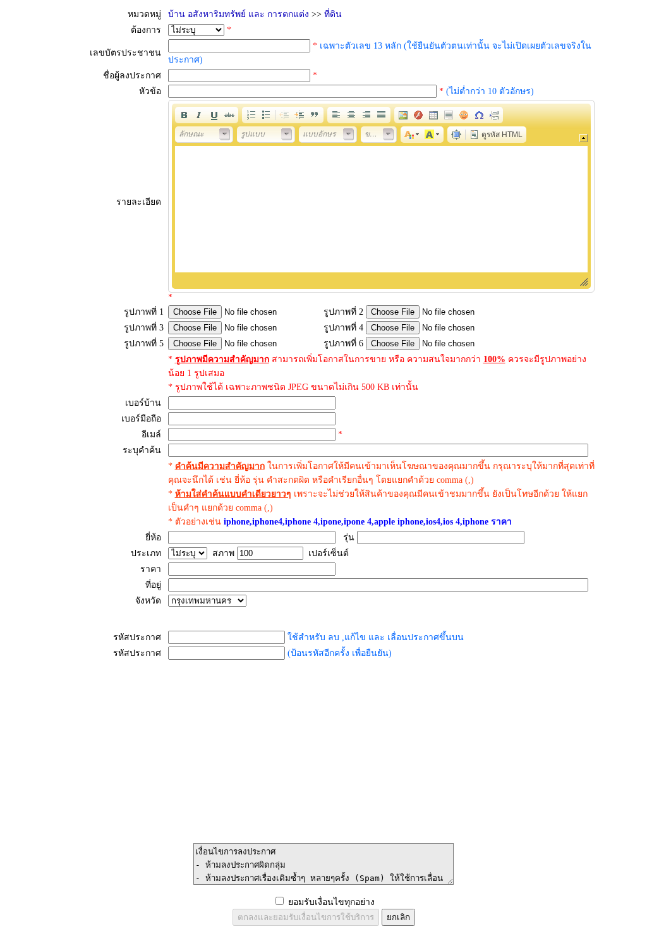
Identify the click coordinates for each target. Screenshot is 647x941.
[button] (183, 115)
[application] (381, 196)
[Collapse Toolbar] (583, 138)
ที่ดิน (333, 14)
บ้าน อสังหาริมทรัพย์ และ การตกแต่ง (238, 14)
